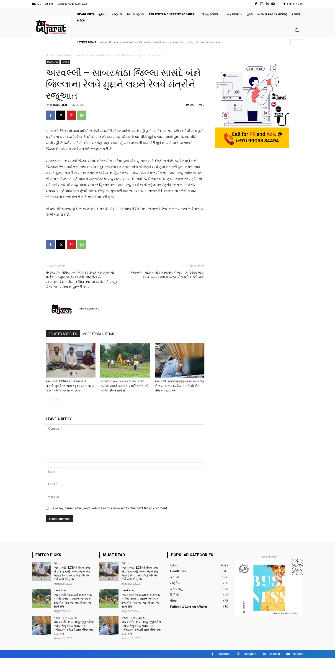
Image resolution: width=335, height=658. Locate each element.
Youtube (297, 653)
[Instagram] (261, 4)
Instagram (249, 653)
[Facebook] (256, 4)
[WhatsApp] (81, 115)
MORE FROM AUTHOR (98, 334)
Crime (57, 563)
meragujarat (58, 104)
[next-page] (56, 399)
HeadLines (65, 55)
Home (50, 55)
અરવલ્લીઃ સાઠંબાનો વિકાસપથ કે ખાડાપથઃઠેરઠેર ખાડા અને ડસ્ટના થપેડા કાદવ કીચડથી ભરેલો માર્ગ (167, 274)
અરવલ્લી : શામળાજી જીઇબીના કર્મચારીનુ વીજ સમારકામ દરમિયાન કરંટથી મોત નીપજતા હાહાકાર (161, 42)
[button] (296, 30)
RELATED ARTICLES (63, 334)
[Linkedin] (267, 4)
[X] (60, 115)
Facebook (223, 653)
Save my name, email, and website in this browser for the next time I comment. (109, 508)
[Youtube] (273, 4)
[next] (300, 42)
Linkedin (274, 653)
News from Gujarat (65, 617)
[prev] (293, 42)
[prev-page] (49, 399)
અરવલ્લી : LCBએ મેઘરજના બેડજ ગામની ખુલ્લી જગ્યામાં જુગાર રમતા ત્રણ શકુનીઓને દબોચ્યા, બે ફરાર (70, 386)
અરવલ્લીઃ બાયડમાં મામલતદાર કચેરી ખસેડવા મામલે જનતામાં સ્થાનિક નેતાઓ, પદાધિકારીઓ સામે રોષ (124, 386)
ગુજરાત (65, 61)
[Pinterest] (71, 115)
